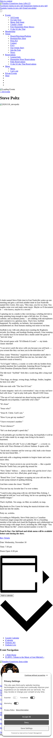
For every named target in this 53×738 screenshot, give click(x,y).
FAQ (12, 45)
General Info (15, 57)
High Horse (10, 655)
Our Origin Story (17, 48)
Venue (7, 34)
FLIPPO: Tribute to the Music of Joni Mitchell (24, 657)
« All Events (5, 92)
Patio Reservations (17, 62)
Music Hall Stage (17, 22)
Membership (10, 31)
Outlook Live (10, 645)
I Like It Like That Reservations (23, 64)
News (12, 52)
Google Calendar (12, 638)
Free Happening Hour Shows (22, 27)
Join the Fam (15, 50)
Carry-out (14, 71)
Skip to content (6, 1)
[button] (5, 538)
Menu (7, 66)
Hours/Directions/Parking (20, 36)
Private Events (11, 73)
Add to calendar (7, 596)
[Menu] (1, 10)
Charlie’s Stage (16, 24)
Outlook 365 (10, 642)
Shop (7, 76)
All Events (14, 17)
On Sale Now (15, 20)
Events (8, 15)
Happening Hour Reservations (22, 59)
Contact (13, 43)
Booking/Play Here (18, 38)
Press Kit (14, 41)
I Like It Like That (17, 29)
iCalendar (9, 640)
